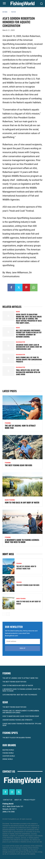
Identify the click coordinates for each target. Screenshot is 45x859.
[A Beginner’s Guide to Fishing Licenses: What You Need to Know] (22, 522)
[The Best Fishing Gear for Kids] (22, 447)
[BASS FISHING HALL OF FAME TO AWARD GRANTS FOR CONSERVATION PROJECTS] (8, 358)
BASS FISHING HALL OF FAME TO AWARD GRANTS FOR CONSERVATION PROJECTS (29, 359)
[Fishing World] (22, 4)
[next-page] (8, 614)
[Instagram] (12, 792)
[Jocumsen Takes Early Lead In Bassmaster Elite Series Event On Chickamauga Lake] (8, 346)
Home (5, 12)
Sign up (22, 648)
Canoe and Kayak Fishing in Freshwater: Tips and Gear (21, 724)
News (13, 12)
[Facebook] (11, 287)
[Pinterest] (26, 287)
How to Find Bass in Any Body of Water (22, 502)
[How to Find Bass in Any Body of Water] (22, 484)
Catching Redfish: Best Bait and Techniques (19, 695)
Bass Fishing (10, 500)
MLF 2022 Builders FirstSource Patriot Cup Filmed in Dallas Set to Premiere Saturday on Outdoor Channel (29, 333)
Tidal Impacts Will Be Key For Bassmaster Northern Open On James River (28, 372)
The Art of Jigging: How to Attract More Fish (20, 426)
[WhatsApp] (34, 287)
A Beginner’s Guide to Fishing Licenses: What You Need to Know (22, 541)
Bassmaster (20, 342)
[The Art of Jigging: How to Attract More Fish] (22, 407)
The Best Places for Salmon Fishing (16, 738)
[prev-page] (4, 614)
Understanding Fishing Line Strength (17, 720)
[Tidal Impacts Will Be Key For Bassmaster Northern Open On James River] (8, 371)
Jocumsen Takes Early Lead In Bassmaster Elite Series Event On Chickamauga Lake (29, 346)
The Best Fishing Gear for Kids (18, 465)
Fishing (8, 423)
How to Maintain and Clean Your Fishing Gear (20, 716)
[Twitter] (18, 287)
